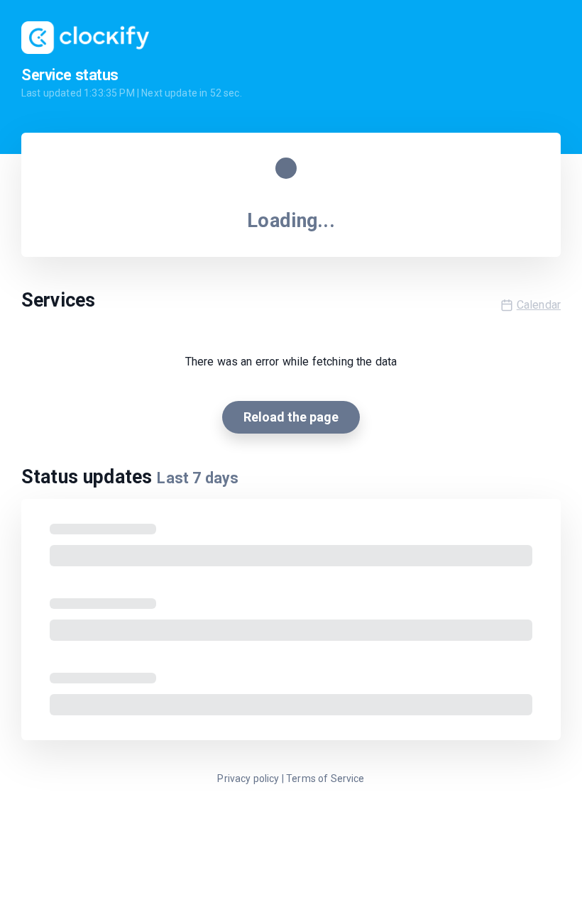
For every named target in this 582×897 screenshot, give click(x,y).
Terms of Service (325, 778)
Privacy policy (248, 778)
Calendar (539, 305)
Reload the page (291, 416)
